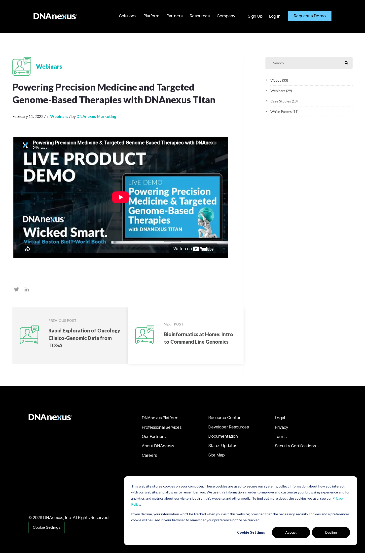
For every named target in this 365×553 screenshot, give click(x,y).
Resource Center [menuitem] (224, 418)
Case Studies (284, 101)
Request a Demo (310, 16)
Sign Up (255, 16)
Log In (275, 16)
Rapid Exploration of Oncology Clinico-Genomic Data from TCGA (84, 337)
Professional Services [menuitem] (162, 427)
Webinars (281, 91)
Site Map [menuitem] (216, 455)
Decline (331, 532)
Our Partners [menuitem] (154, 436)
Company (226, 16)
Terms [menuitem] (281, 436)
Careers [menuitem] (149, 455)
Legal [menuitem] (280, 418)
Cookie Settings (251, 532)
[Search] (346, 63)
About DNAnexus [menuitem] (158, 446)
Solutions (127, 16)
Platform (151, 16)
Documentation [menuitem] (223, 436)
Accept (291, 532)
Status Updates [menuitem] (222, 446)
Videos (279, 80)
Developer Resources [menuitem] (228, 427)
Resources (200, 16)
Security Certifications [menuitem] (295, 446)
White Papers (284, 111)
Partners (174, 16)
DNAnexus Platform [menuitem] (160, 418)
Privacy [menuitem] (281, 427)
